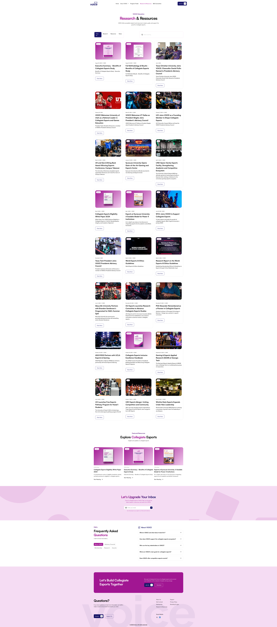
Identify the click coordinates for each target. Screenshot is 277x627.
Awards (114, 548)
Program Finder (134, 3)
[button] (124, 3)
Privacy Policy (173, 602)
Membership (98, 548)
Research (107, 548)
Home (117, 3)
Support (172, 599)
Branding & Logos (174, 604)
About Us (158, 599)
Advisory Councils (110, 544)
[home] (102, 3)
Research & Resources (145, 3)
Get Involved (159, 602)
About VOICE (98, 544)
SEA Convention (157, 3)
